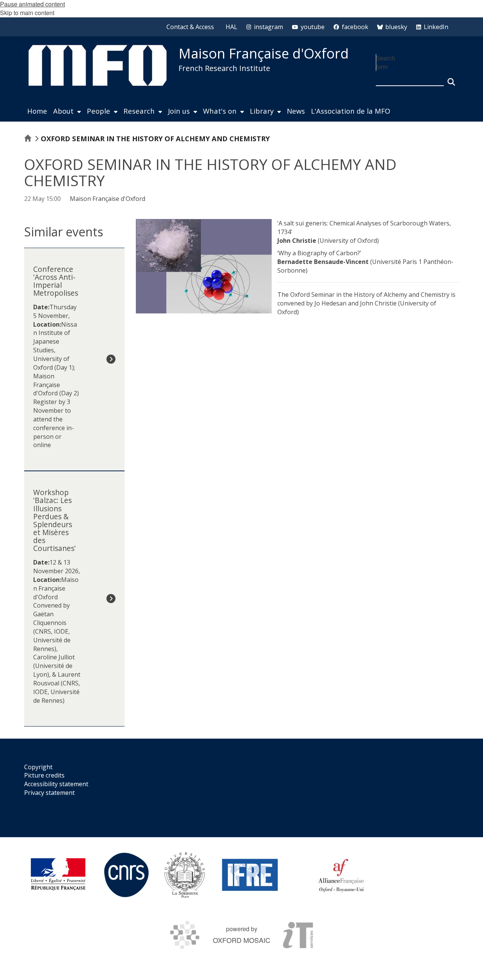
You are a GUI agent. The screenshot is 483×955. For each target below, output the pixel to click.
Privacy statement (49, 792)
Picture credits (44, 775)
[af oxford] (341, 875)
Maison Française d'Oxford (263, 53)
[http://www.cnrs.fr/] (126, 875)
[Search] (451, 78)
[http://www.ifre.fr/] (250, 875)
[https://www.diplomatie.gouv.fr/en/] (58, 875)
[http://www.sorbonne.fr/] (185, 875)
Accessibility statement (56, 784)
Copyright (38, 767)
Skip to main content (27, 12)
